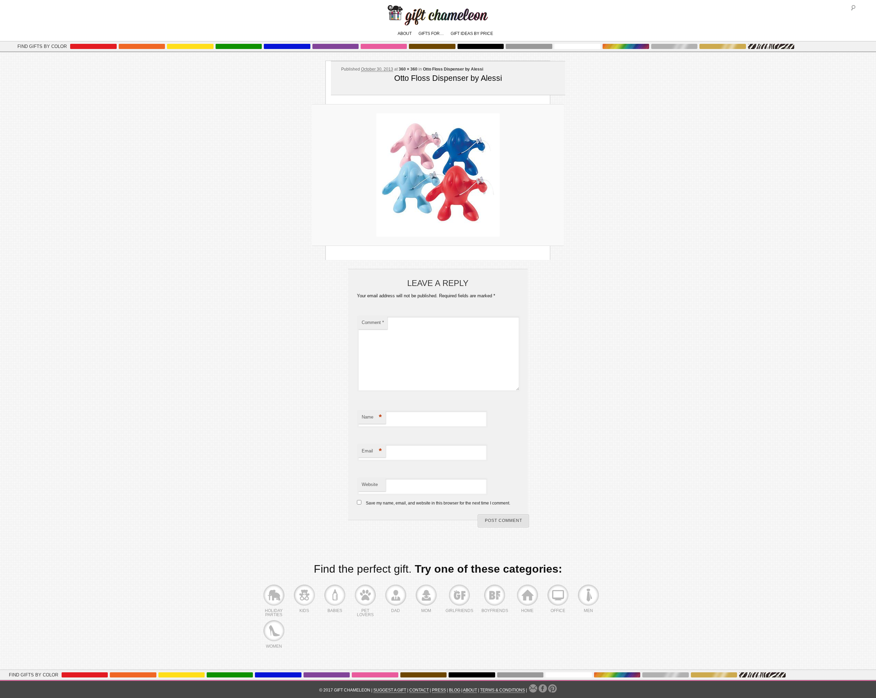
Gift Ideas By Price (472, 33)
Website (370, 484)
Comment (373, 322)
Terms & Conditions (502, 690)
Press (439, 690)
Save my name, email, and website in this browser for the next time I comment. (438, 503)
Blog (454, 690)
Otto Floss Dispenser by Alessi (453, 69)
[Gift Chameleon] (438, 21)
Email (372, 451)
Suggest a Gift (389, 690)
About (405, 33)
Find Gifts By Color (42, 46)
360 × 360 (408, 69)
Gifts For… (431, 33)
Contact (419, 690)
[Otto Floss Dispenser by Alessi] (438, 175)
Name (372, 417)
